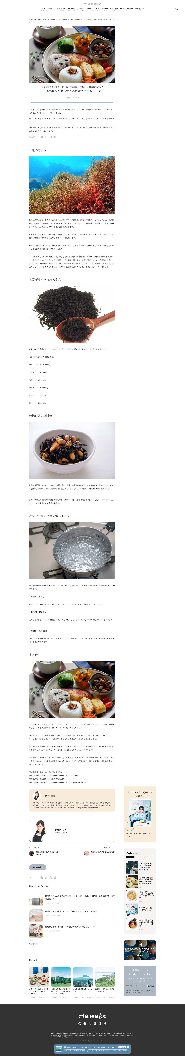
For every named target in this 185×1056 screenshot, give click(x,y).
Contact (73, 1037)
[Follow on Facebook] (84, 1023)
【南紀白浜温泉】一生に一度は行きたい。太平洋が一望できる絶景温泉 (94, 1050)
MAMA (37, 19)
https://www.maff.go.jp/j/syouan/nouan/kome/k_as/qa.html (53, 775)
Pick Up (34, 960)
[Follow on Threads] (105, 1023)
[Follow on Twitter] (89, 1023)
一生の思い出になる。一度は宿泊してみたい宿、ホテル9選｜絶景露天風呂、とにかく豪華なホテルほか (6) (98, 1048)
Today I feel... (72, 1047)
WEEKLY (139, 857)
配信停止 (151, 985)
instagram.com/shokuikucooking (88, 808)
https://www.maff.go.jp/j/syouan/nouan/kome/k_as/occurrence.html (57, 782)
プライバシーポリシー (146, 990)
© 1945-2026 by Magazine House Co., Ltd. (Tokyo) (92, 1040)
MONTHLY (149, 857)
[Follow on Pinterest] (95, 1023)
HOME (31, 19)
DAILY (130, 857)
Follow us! (140, 955)
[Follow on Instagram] (79, 1023)
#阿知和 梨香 (37, 867)
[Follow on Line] (100, 1023)
